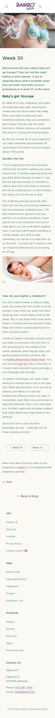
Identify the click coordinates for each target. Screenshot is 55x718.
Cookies (10, 536)
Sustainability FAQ (16, 579)
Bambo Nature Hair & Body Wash (26, 359)
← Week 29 (15, 447)
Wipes (9, 643)
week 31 (22, 467)
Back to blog (29, 496)
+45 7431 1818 (23, 687)
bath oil (22, 363)
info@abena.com (25, 691)
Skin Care (11, 636)
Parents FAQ (13, 572)
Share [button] (9, 482)
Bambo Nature (22, 709)
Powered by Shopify (38, 709)
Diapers (10, 621)
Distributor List (14, 600)
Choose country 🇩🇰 (16, 550)
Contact (10, 593)
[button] (6, 6)
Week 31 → (39, 447)
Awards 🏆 (12, 522)
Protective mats (15, 650)
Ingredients (12, 586)
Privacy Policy (14, 543)
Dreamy (10, 629)
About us (11, 529)
